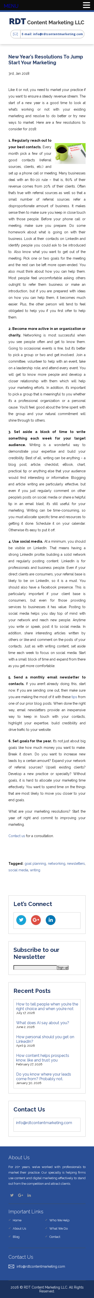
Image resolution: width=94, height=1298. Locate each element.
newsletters (76, 863)
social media (18, 870)
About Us (19, 1228)
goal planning (35, 863)
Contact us (16, 836)
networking (56, 863)
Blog (16, 1237)
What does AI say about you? (42, 1022)
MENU (11, 6)
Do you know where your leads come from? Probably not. (43, 1076)
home (17, 1220)
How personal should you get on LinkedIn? (45, 1039)
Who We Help (59, 1220)
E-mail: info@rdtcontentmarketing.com (52, 34)
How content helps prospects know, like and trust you (42, 1057)
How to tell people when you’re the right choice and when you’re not (47, 1006)
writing (35, 870)
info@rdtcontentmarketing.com (44, 1122)
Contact (54, 1237)
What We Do (58, 1228)
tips (74, 697)
